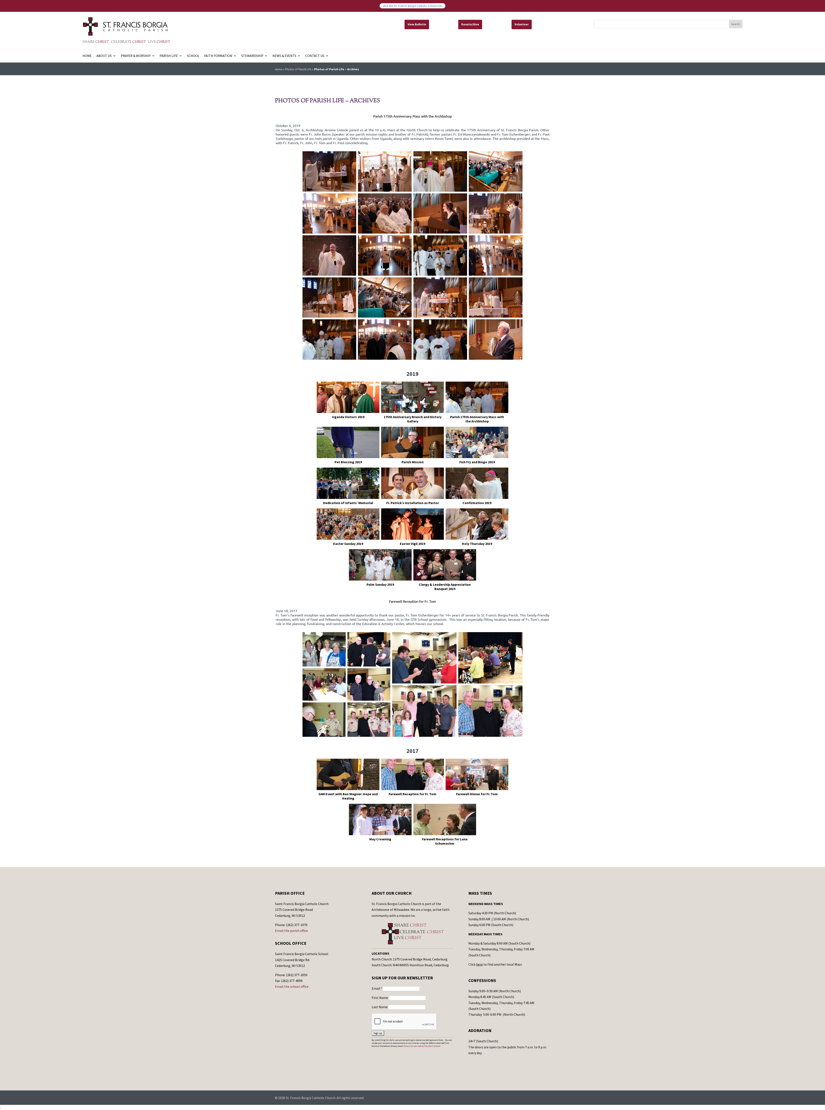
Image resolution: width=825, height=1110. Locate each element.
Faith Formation (218, 56)
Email (377, 988)
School (193, 56)
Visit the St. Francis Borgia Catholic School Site (412, 6)
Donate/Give (470, 24)
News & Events (284, 56)
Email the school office (292, 986)
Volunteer (522, 24)
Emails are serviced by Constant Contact (422, 1046)
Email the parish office (291, 930)
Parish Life (169, 56)
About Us (104, 56)
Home (87, 56)
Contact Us (314, 56)
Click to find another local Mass (495, 964)
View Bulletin (417, 24)
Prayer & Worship (136, 56)
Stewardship (252, 56)
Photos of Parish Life (298, 69)
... (1, 1107)
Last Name (380, 1007)
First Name (380, 997)
